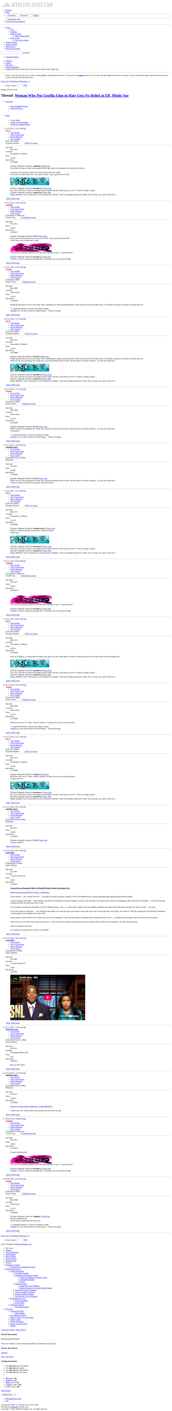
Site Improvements (22, 1307)
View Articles (15, 139)
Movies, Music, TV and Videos (22, 1317)
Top (30, 1244)
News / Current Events (18, 1324)
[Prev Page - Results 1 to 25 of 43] (23, 81)
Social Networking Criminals (26, 1290)
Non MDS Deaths (21, 1273)
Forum (8, 28)
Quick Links (15, 38)
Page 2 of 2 (5, 81)
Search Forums (11, 1259)
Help (7, 12)
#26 (24, 128)
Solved (22, 1282)
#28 (24, 267)
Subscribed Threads (13, 49)
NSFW (13, 1326)
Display (8, 115)
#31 (24, 445)
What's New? (11, 47)
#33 (24, 561)
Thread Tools (9, 101)
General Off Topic (17, 1311)
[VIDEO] (9, 1385)
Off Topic (9, 65)
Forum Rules (6, 1391)
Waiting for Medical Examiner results (33, 1278)
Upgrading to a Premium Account (22, 1267)
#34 (24, 619)
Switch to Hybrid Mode (19, 122)
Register (9, 10)
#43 (24, 1179)
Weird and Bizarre (12, 67)
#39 (24, 938)
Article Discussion (17, 1271)
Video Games (15, 1320)
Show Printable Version (19, 106)
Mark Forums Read (22, 36)
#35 (24, 685)
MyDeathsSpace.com (13, 1399)
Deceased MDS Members (24, 1294)
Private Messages (12, 1252)
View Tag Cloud (7, 1357)
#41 (24, 1073)
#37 (24, 807)
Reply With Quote (13, 199)
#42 (24, 1119)
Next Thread (20, 1330)
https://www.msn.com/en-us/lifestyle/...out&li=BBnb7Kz (31, 1106)
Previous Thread (8, 1330)
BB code (9, 1378)
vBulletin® (14, 1407)
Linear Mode (15, 120)
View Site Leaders (22, 40)
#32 (24, 491)
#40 (24, 1027)
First (16, 81)
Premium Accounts (13, 1265)
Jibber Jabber (20, 1313)
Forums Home (11, 1261)
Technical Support (17, 1305)
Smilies (8, 1380)
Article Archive (11, 42)
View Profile (15, 133)
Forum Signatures (21, 1301)
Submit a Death (11, 44)
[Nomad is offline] (28, 282)
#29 (24, 319)
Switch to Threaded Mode (20, 124)
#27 (24, 203)
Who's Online (11, 1257)
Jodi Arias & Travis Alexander (26, 1296)
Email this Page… (17, 108)
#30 (24, 389)
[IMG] (8, 1382)
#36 (24, 737)
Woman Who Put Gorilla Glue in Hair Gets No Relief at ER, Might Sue (72, 95)
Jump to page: (11, 85)
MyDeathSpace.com (13, 1269)
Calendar (13, 32)
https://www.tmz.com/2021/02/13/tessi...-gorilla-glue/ (29, 892)
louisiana (4, 1353)
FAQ (12, 30)
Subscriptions (11, 1254)
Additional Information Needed (26, 1275)
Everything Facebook (18, 1315)
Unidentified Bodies (27, 1280)
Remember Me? (14, 19)
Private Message (16, 137)
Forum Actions (15, 34)
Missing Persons (21, 1284)
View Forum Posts (17, 135)
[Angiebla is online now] (28, 217)
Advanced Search (12, 57)
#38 (24, 851)
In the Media (19, 1303)
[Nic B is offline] (31, 143)
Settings (8, 1250)
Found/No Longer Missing (29, 1286)
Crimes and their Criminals (25, 1292)
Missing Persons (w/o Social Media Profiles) (36, 1288)
